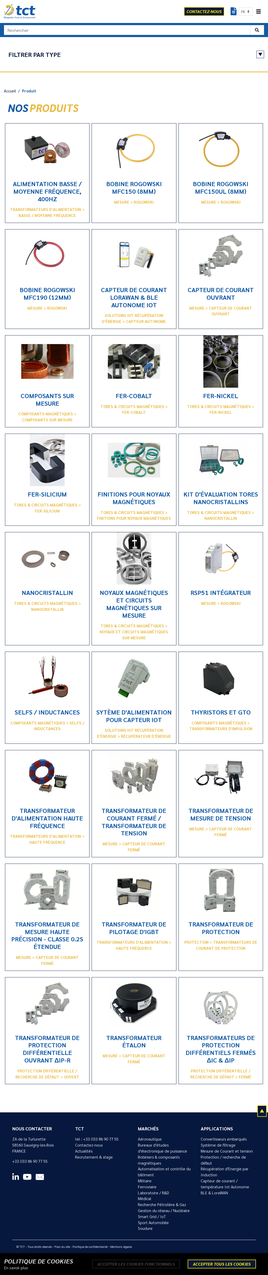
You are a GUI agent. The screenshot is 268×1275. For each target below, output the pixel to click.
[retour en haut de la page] (262, 1111)
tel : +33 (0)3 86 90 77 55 (97, 1139)
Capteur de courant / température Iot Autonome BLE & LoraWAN (225, 1186)
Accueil (10, 90)
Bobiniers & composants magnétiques (159, 1160)
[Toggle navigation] (258, 12)
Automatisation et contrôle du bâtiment (164, 1171)
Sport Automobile (153, 1222)
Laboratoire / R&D (153, 1192)
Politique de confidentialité (90, 1246)
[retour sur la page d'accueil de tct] (19, 11)
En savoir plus (16, 1267)
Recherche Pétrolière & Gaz (162, 1204)
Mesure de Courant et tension (227, 1151)
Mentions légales (121, 1246)
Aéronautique (150, 1139)
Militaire (145, 1180)
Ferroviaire (147, 1186)
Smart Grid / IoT (152, 1216)
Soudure (145, 1228)
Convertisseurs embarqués (224, 1139)
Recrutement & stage (94, 1157)
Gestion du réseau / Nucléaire (164, 1210)
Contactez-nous (89, 1145)
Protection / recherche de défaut (223, 1160)
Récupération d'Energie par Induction (224, 1171)
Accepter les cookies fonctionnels (136, 1264)
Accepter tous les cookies (222, 1264)
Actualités (83, 1151)
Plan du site (62, 1246)
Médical (144, 1198)
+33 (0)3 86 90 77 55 (30, 1161)
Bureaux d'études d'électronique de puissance (162, 1148)
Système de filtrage (218, 1145)
